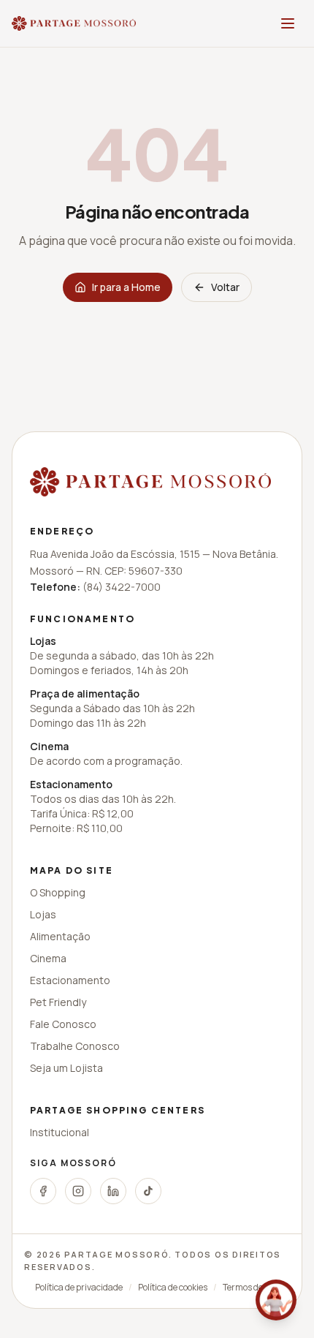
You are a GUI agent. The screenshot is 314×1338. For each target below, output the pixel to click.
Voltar (225, 287)
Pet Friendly (58, 1002)
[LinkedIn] (113, 1191)
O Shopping (57, 892)
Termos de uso (251, 1287)
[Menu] (287, 23)
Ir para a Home (126, 287)
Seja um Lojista (66, 1068)
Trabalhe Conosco (75, 1046)
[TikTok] (148, 1191)
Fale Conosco (63, 1024)
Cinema (48, 958)
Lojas (43, 914)
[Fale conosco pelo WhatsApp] (276, 1300)
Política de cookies (172, 1287)
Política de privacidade (79, 1287)
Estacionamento (70, 980)
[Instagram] (78, 1191)
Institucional (59, 1132)
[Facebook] (43, 1191)
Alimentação (60, 936)
